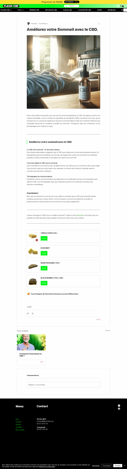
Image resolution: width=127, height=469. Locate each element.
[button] (63, 236)
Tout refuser (106, 466)
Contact (18, 422)
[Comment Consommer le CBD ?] (31, 342)
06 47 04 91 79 (42, 424)
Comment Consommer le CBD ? (30, 355)
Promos (18, 425)
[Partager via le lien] (28, 313)
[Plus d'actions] (99, 23)
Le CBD (29, 306)
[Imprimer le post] (33, 313)
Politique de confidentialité (47, 467)
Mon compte (20, 430)
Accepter (118, 466)
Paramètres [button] (96, 466)
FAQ (17, 419)
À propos (19, 427)
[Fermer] (124, 465)
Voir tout (107, 330)
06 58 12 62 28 (42, 429)
